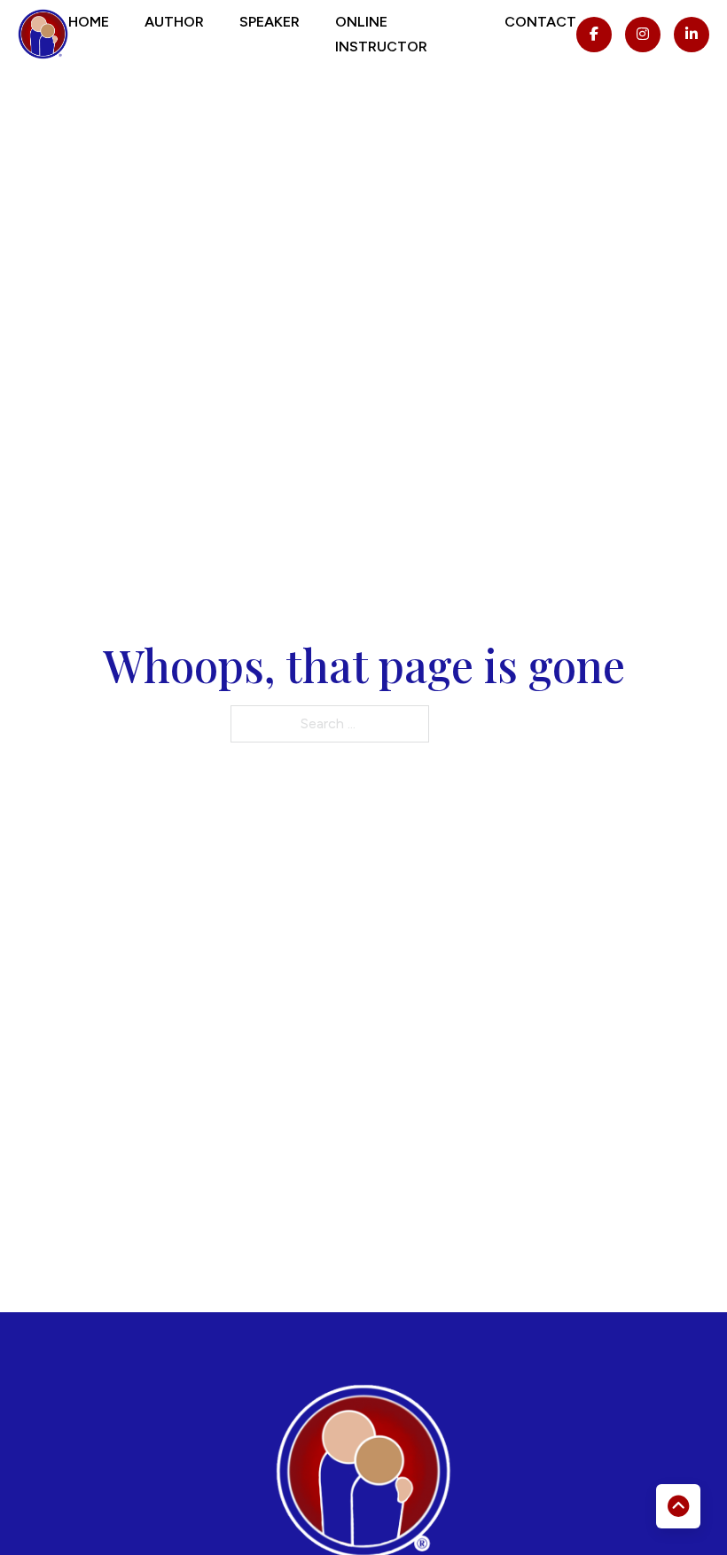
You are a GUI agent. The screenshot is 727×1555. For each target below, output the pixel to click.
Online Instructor (381, 33)
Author (174, 21)
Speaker (269, 21)
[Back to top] (678, 1506)
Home (88, 21)
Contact (540, 21)
